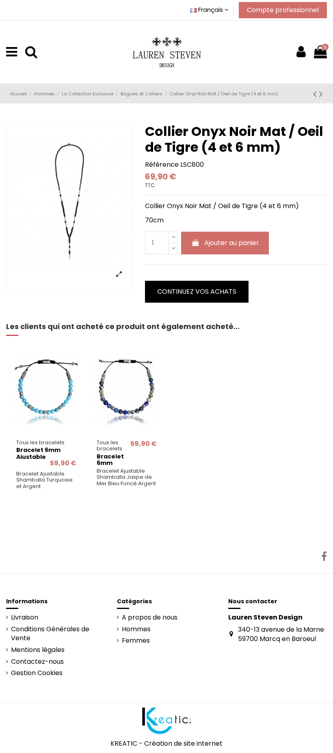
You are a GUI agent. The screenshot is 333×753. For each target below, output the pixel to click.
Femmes (136, 640)
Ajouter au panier (231, 242)
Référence (162, 164)
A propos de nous (149, 617)
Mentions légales (38, 649)
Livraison (24, 617)
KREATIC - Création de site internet (166, 743)
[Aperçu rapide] (46, 432)
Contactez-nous (37, 661)
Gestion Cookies (37, 673)
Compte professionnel (283, 10)
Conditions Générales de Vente (50, 634)
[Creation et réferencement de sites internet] (166, 720)
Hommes (136, 629)
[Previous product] (316, 94)
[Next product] (321, 94)
